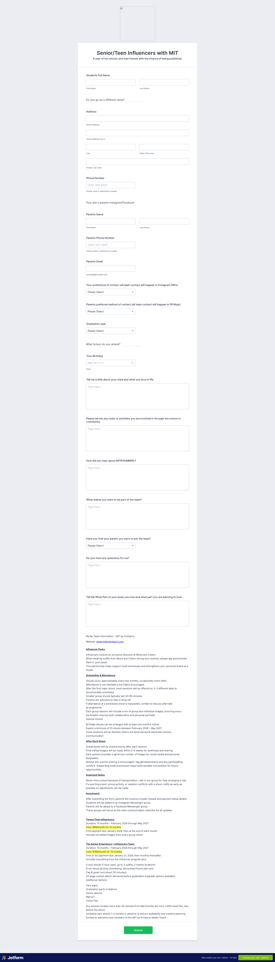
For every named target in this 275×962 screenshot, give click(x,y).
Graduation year (96, 323)
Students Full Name (98, 75)
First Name (91, 88)
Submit (138, 930)
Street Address (92, 124)
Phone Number (95, 178)
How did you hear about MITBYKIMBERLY (111, 460)
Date (88, 369)
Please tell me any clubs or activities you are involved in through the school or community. (133, 420)
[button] (132, 363)
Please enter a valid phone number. (101, 191)
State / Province (147, 153)
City (88, 153)
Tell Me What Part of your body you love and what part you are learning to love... (135, 597)
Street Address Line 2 (95, 139)
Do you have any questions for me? (107, 558)
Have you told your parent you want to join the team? (118, 538)
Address (91, 111)
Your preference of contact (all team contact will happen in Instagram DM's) (132, 285)
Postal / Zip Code (94, 167)
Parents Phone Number (100, 237)
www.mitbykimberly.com (110, 641)
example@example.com (96, 274)
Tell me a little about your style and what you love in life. (120, 379)
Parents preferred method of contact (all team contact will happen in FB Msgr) (133, 304)
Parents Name (94, 214)
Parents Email (94, 261)
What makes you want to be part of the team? (114, 499)
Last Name (144, 88)
